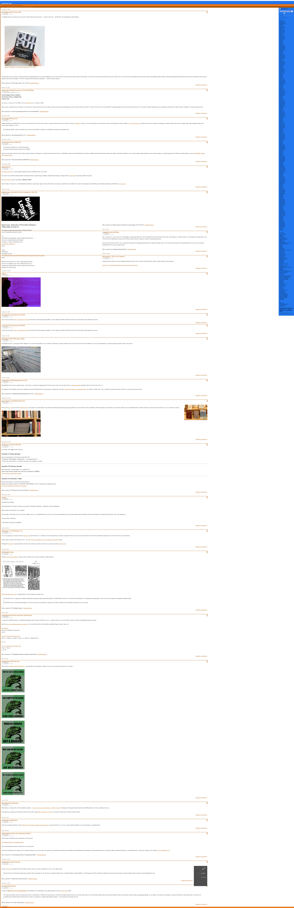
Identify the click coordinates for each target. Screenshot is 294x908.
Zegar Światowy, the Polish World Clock (13, 401)
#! (12, 343)
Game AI (281, 247)
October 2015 (282, 93)
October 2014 (282, 104)
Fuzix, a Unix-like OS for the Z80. (21, 319)
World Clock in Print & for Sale (11, 862)
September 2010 (283, 149)
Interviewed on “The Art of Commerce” (114, 256)
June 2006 (281, 196)
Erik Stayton (10, 543)
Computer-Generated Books (110, 232)
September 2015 (283, 94)
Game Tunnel (282, 251)
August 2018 (282, 65)
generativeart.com (283, 257)
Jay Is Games (282, 274)
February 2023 (282, 30)
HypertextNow (282, 260)
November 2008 (282, 169)
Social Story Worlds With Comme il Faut (11, 636)
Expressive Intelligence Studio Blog (12, 6)
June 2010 (281, 152)
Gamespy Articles (283, 255)
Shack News (282, 291)
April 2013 (281, 121)
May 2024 (281, 24)
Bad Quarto (72, 175)
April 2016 (281, 88)
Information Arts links (283, 270)
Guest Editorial (5, 628)
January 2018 (282, 70)
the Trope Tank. (62, 543)
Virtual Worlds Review (283, 297)
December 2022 (282, 32)
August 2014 (282, 106)
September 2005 (283, 204)
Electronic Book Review (284, 243)
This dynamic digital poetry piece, (9, 594)
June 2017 (281, 75)
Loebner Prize (282, 281)
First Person (282, 244)
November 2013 (282, 114)
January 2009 (282, 167)
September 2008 (283, 171)
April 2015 (281, 99)
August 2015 (282, 95)
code (12, 407)
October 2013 (282, 115)
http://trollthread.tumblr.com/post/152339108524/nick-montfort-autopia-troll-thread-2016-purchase (23, 255)
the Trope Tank (64, 890)
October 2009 (282, 159)
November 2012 (282, 125)
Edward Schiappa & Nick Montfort (9, 92)
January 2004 (282, 222)
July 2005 (281, 206)
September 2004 (283, 215)
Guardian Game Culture (284, 258)
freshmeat (281, 246)
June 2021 (281, 41)
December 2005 (282, 201)
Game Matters (282, 249)
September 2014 (283, 105)
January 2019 (282, 62)
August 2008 (282, 172)
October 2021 (282, 38)
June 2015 (281, 97)
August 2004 (282, 216)
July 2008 (281, 173)
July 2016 (281, 85)
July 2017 (281, 74)
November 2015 (282, 92)
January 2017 (282, 79)
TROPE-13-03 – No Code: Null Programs (17, 891)
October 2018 (282, 64)
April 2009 (281, 165)
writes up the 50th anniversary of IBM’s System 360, (46, 808)
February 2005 (282, 210)
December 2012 (282, 124)
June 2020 (281, 52)
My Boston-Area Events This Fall (11, 445)
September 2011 (282, 138)
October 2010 (282, 148)
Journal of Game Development (285, 277)
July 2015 (281, 96)
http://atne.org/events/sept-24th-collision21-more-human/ (14, 486)
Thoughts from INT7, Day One (10, 661)
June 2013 (281, 119)
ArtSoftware (282, 236)
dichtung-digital (282, 241)
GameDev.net (282, 253)
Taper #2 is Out (6, 167)
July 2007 (281, 184)
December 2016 (282, 80)
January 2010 (282, 156)
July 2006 (281, 195)
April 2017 (281, 77)
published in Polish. (24, 407)
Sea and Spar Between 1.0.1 (9, 119)
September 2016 (283, 83)
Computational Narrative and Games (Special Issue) (17, 615)
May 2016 (281, 87)
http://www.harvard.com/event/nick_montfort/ (11, 473)
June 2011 (281, 141)
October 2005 (282, 203)
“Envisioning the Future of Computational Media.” (13, 842)
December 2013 (282, 113)
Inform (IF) (281, 269)
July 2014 (281, 107)
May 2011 (281, 142)
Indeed (4, 274)
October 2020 (282, 48)
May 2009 (281, 164)
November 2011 (282, 136)
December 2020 (282, 46)
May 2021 (281, 42)
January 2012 (282, 134)
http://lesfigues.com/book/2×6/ (8, 244)
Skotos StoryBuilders (283, 293)
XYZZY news (282, 299)
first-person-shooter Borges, (12, 557)
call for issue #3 (7, 179)
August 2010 (282, 150)
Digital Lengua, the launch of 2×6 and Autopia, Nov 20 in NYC (20, 192)
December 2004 (282, 212)
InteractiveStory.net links (284, 272)
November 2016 (282, 81)
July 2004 (281, 217)
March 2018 (282, 68)
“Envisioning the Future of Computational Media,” (75, 389)
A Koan (4, 497)
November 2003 (282, 224)
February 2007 (282, 188)
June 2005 (281, 207)
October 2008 (282, 170)
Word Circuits (282, 298)
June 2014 (281, 108)
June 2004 (281, 218)
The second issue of (7, 171)
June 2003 (281, 229)
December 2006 (282, 190)
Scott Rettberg (26, 6)
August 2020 (282, 50)
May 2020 (281, 53)
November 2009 (282, 158)
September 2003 (283, 226)
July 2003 (281, 228)
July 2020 (281, 51)
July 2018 (281, 66)
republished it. (77, 123)
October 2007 (282, 181)
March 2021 (282, 44)
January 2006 (282, 200)
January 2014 (282, 112)
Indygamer (281, 268)
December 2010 (282, 146)
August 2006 (282, 194)
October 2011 (282, 137)
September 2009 (283, 160)
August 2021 (282, 39)
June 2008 (281, 174)
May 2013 (281, 120)
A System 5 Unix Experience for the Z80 (13, 315)
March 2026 (282, 21)
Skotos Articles (282, 292)
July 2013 (281, 118)
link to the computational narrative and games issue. (17, 624)
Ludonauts (281, 282)
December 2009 (282, 157)
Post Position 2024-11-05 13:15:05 (11, 12)
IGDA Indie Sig (282, 266)
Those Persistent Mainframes (10, 803)
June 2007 (281, 185)
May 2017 (281, 76)
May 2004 (281, 219)
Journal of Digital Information (285, 276)
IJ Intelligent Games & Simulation (285, 267)
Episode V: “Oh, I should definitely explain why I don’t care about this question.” (120, 265)
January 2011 (282, 145)
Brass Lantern (282, 237)
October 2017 (282, 72)
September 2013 (283, 116)
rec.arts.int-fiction (283, 286)
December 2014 (282, 102)
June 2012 (281, 130)
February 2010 (282, 155)
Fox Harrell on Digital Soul (9, 820)
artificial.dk (281, 235)
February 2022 (282, 35)
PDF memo (28, 103)
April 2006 (281, 198)
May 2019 (281, 60)
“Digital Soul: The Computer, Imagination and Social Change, (35, 825)
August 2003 (282, 227)
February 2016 (282, 89)
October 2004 (282, 214)
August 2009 (282, 161)
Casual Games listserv (283, 238)
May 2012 (281, 131)
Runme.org (281, 288)
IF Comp (281, 264)
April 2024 (281, 25)
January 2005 (282, 211)
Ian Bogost (281, 261)
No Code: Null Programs (9, 886)
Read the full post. (34, 83)
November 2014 (282, 103)
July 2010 (281, 151)
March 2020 (282, 54)
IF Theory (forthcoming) (284, 265)
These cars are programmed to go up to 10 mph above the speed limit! (43, 539)
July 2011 (281, 140)
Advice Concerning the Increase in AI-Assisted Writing (18, 90)
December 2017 (282, 71)
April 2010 (281, 154)
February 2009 (282, 166)
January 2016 (282, 90)
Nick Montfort (5, 14)
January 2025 (282, 22)
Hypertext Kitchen (283, 259)
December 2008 (282, 168)
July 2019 (281, 59)
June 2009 (281, 163)
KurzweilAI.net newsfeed (284, 279)
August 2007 (282, 183)
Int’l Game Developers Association (286, 271)
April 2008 (281, 176)
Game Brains (282, 248)
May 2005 (281, 208)
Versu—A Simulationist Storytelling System (11, 646)
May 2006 (281, 197)
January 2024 (282, 27)
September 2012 (283, 127)
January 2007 (282, 189)
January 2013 (282, 123)
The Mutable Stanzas (8, 552)
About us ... (3, 6)
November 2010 (282, 147)
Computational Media (75, 385)
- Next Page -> (5, 906)
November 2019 (282, 57)
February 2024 (282, 26)
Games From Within (283, 254)
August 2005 (282, 205)
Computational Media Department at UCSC (14, 380)
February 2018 (282, 69)
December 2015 (282, 91)
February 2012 (282, 133)
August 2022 (282, 33)
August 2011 (282, 139)
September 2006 (283, 193)
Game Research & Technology (285, 250)
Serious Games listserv (284, 290)
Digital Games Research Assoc (285, 242)
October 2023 (282, 28)
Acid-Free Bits (282, 233)
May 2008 (281, 175)
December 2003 (282, 223)
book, (9, 407)
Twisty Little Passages (283, 296)
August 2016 (282, 84)
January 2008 (282, 178)
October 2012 (282, 126)
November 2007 (282, 180)
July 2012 (281, 129)
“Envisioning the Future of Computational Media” (16, 833)
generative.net (282, 256)
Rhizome (281, 287)
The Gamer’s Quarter (283, 294)
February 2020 (282, 55)
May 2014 (281, 109)
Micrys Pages (282, 283)
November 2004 (282, 213)
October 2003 (282, 225)
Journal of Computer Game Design (286, 275)
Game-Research (282, 252)
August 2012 (282, 128)
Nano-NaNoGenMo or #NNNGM (11, 142)
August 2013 (282, 117)
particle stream (282, 285)
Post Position (21, 6)
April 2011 (281, 143)
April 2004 (281, 220)
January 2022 (282, 36)
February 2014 (282, 111)
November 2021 (282, 37)
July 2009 (281, 162)
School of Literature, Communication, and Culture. (285, 310)
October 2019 (282, 58)
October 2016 (282, 82)
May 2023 (281, 29)
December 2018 (282, 63)
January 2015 (282, 101)
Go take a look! (122, 183)
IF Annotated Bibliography (284, 263)
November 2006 (282, 191)
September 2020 (283, 49)
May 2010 (281, 153)
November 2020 (282, 47)
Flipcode (281, 245)
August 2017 (282, 73)
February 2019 (282, 61)
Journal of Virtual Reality (284, 278)
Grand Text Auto (7, 3)
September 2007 (283, 182)
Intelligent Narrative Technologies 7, (17, 666)
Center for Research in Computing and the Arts (286, 309)
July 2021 (281, 40)
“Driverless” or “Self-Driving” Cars (12, 531)
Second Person (282, 289)
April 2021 (281, 43)
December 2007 (282, 179)
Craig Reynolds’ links (283, 239)
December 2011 (282, 135)
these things (26, 535)
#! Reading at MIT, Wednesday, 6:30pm (13, 339)
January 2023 (282, 31)
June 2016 (281, 86)
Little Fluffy (281, 280)
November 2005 (282, 202)
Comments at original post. (201, 84)
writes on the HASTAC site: (164, 850)
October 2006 (282, 192)
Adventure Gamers (283, 234)
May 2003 (281, 230)
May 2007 (281, 186)
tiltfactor (31, 6)
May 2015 (281, 98)
